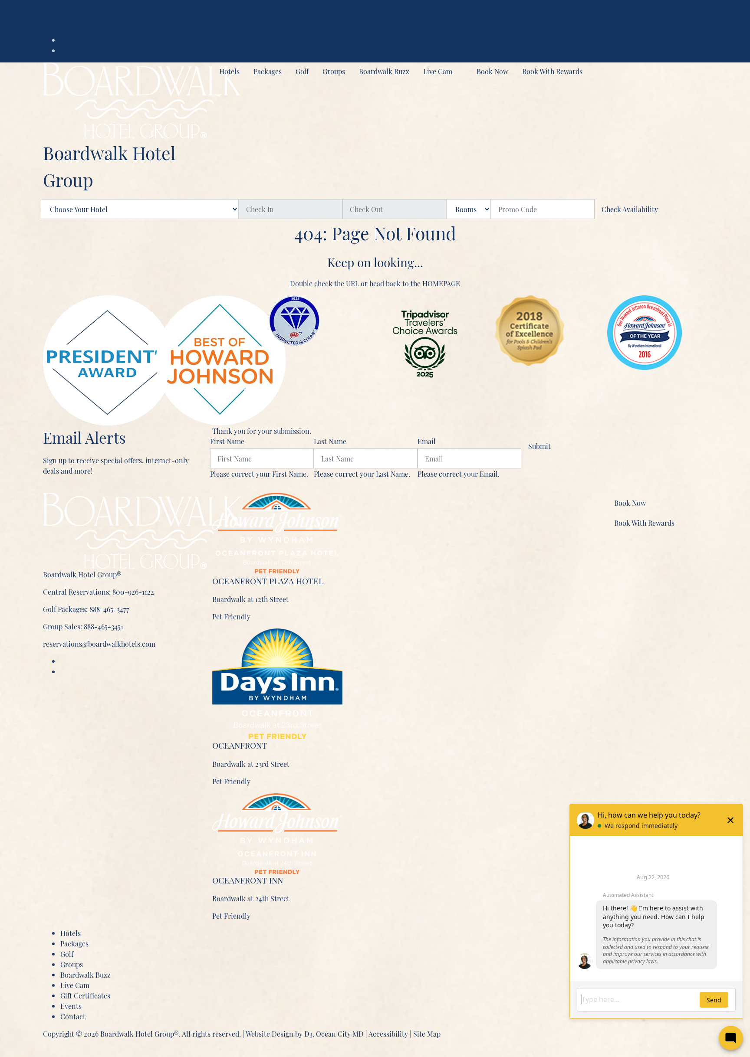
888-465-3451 (103, 626)
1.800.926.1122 (64, 22)
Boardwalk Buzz (384, 71)
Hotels (229, 71)
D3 (308, 1033)
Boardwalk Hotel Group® (139, 1033)
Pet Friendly (231, 616)
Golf (302, 71)
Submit (539, 446)
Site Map (427, 1033)
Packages (267, 71)
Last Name (330, 441)
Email (427, 441)
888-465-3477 (109, 609)
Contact (130, 5)
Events (105, 5)
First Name (227, 441)
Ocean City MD (340, 1033)
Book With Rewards (552, 71)
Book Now (492, 71)
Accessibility (388, 1033)
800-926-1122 (133, 591)
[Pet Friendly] (277, 532)
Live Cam (437, 71)
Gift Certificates (68, 5)
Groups (333, 71)
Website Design (269, 1033)
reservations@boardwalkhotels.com (99, 643)
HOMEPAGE (441, 283)
